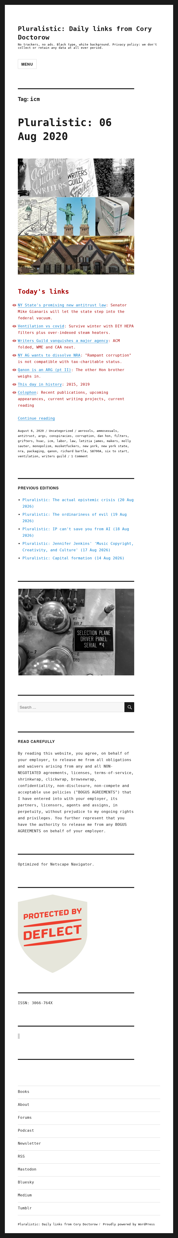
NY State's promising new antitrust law (62, 305)
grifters (25, 441)
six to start (116, 451)
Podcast (26, 1130)
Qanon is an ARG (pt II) (44, 370)
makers (112, 441)
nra (20, 451)
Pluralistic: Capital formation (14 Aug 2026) (73, 558)
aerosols (85, 431)
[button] (76, 632)
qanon (52, 451)
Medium (25, 1195)
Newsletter (29, 1143)
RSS (21, 1156)
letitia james (91, 441)
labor (61, 441)
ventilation (28, 456)
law (72, 441)
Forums (25, 1117)
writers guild (54, 456)
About (23, 1104)
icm (50, 441)
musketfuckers (67, 446)
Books (23, 1091)
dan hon (104, 436)
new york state (114, 446)
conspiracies (60, 436)
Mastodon (27, 1169)
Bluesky (26, 1182)
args (42, 436)
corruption (84, 436)
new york (90, 446)
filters (120, 436)
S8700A (95, 451)
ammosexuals (107, 431)
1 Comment (79, 456)
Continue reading (36, 418)
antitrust (26, 436)
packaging (35, 451)
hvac (40, 441)
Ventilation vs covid (41, 326)
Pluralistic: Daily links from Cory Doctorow (58, 1224)
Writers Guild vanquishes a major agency (63, 340)
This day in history (40, 384)
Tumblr (25, 1208)
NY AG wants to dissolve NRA (49, 355)
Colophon (27, 392)
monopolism (42, 446)
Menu (27, 64)
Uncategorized (61, 431)
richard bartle (73, 451)
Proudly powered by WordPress (129, 1224)
